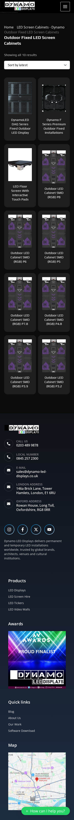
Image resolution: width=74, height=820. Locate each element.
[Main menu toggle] (65, 6)
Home (9, 27)
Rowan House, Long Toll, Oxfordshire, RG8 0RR (35, 507)
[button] (45, 811)
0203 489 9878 (27, 445)
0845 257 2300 (27, 458)
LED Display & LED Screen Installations (9, 12)
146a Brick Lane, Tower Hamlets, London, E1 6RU (36, 490)
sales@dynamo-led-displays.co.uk (31, 473)
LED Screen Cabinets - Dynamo (41, 27)
